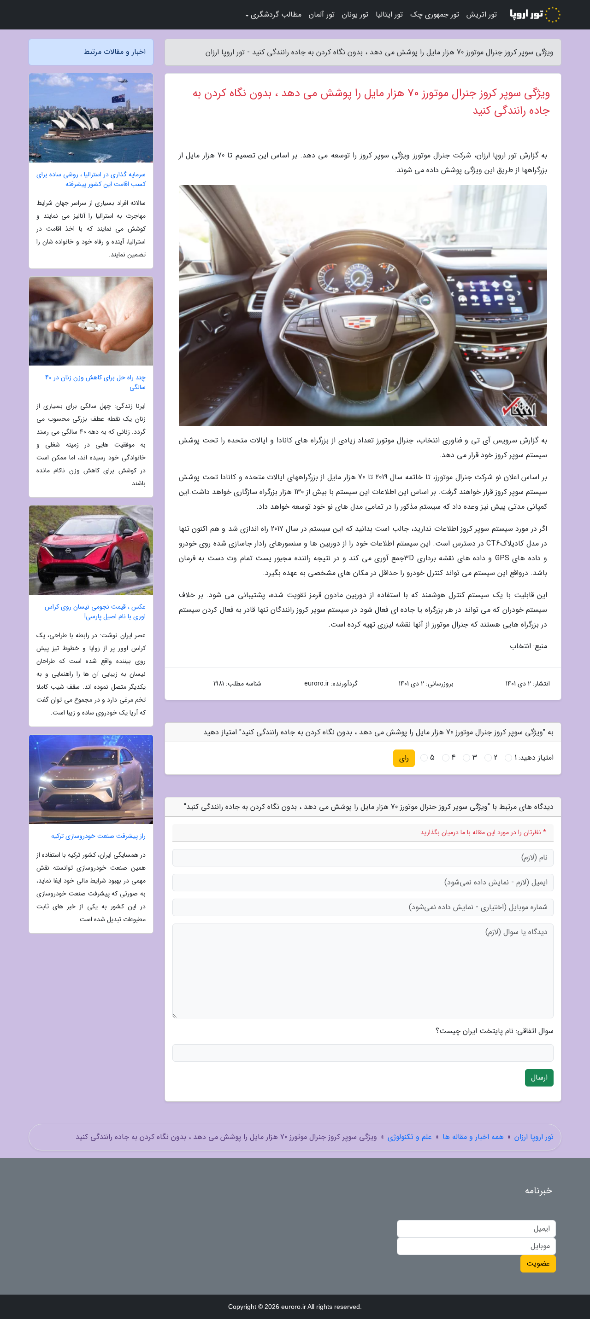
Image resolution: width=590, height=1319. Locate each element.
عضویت (538, 1263)
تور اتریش (481, 14)
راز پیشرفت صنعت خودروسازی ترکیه (98, 836)
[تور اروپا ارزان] (534, 15)
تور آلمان (322, 14)
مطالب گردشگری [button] (276, 14)
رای (404, 758)
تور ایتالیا (389, 14)
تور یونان (355, 14)
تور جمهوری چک (434, 14)
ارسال (539, 1077)
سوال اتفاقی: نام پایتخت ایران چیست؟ (495, 1031)
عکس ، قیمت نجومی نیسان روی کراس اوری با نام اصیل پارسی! (95, 612)
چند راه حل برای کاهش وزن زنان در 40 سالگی (95, 382)
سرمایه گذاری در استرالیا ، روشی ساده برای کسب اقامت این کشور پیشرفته (91, 179)
